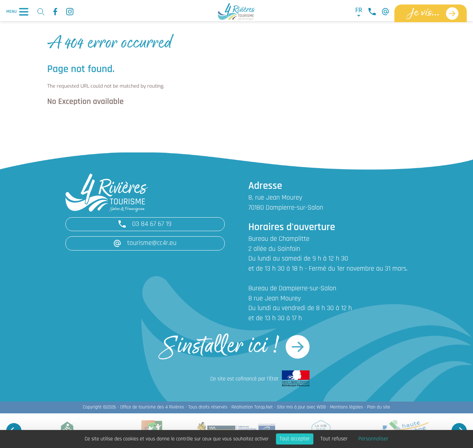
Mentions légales (346, 407)
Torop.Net (263, 407)
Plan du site (378, 407)
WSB (321, 407)
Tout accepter (294, 439)
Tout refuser (334, 439)
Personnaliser (373, 439)
